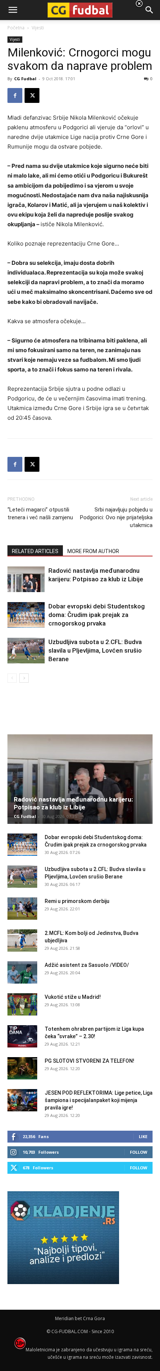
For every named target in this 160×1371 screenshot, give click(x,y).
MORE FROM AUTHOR (93, 551)
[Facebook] (14, 95)
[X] (32, 95)
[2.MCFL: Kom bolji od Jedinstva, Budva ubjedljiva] (22, 940)
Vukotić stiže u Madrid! (73, 997)
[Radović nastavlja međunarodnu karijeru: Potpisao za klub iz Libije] (26, 579)
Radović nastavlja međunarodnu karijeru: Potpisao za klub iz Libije (73, 803)
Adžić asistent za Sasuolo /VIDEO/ (87, 965)
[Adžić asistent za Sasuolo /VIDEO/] (22, 972)
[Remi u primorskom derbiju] (22, 908)
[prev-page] (12, 678)
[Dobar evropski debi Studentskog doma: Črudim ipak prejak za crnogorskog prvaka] (26, 615)
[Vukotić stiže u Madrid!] (22, 1004)
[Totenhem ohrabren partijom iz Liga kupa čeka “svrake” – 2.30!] (22, 1036)
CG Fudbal (25, 78)
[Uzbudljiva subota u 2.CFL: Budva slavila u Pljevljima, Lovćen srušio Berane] (26, 650)
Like (143, 1136)
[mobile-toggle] (13, 10)
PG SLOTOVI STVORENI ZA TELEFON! (89, 1061)
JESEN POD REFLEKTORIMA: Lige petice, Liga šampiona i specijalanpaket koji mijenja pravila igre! (99, 1100)
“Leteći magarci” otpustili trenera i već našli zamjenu (40, 513)
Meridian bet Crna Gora (80, 1318)
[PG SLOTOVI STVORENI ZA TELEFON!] (22, 1068)
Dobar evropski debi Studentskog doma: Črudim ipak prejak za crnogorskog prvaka (96, 614)
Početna (16, 28)
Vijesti (15, 39)
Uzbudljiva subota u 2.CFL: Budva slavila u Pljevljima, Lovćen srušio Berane (95, 650)
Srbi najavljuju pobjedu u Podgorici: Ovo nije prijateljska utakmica (116, 517)
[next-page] (24, 678)
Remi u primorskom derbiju (77, 901)
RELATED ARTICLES (35, 551)
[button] (149, 10)
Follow (138, 1152)
